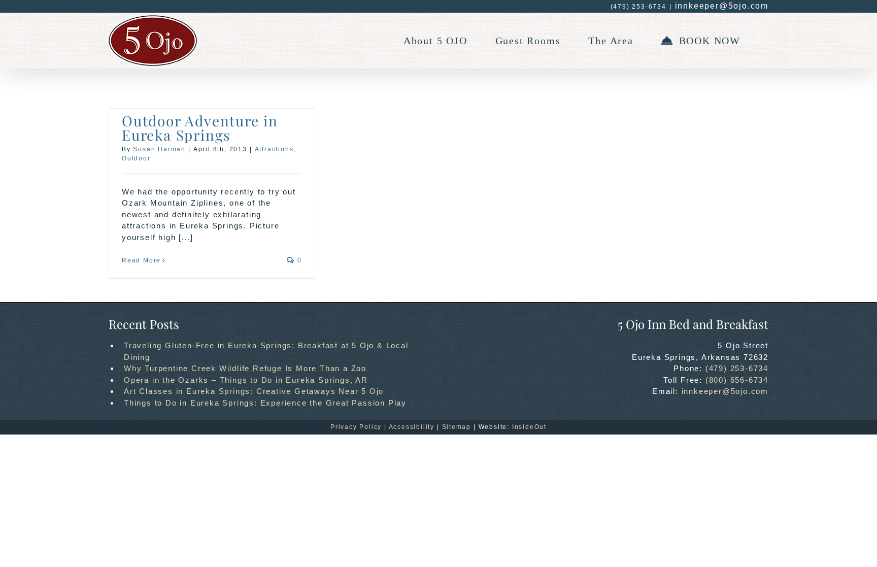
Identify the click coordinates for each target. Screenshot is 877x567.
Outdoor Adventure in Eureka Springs (200, 127)
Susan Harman (159, 149)
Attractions (274, 149)
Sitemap (456, 426)
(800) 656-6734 (736, 380)
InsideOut (529, 426)
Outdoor (136, 158)
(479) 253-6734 (736, 368)
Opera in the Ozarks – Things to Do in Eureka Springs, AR (246, 380)
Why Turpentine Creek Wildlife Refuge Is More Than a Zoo (245, 368)
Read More (141, 260)
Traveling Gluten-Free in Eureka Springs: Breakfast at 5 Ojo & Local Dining (266, 351)
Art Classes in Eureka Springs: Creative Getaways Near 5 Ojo (254, 391)
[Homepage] (153, 40)
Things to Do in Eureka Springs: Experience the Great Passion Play (265, 402)
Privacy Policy (356, 426)
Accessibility (411, 426)
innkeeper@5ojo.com (721, 6)
